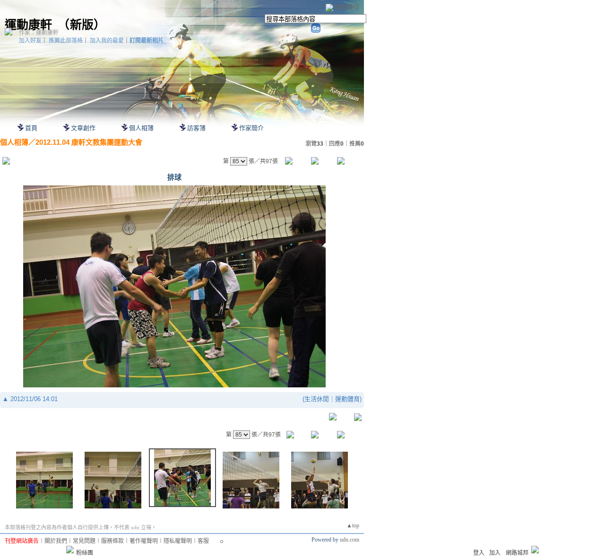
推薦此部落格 (66, 40)
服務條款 (112, 541)
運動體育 (347, 398)
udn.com (349, 539)
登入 (478, 553)
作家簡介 (251, 127)
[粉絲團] (70, 549)
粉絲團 (84, 553)
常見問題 (84, 541)
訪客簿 (196, 127)
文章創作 (83, 127)
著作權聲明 (144, 541)
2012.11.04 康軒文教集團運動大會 (88, 142)
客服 (203, 541)
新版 (82, 24)
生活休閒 (316, 398)
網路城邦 (347, 6)
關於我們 (55, 541)
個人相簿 (141, 127)
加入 (495, 553)
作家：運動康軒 (39, 32)
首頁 (31, 127)
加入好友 (30, 40)
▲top (352, 525)
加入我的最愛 (107, 40)
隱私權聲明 (178, 541)
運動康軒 (28, 24)
